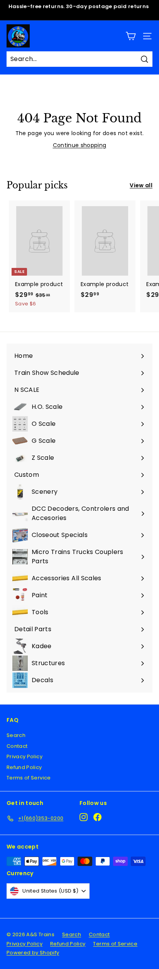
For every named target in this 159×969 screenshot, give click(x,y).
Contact (17, 746)
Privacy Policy (24, 756)
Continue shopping (80, 145)
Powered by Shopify (33, 952)
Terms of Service (29, 777)
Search (16, 735)
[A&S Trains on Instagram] (84, 817)
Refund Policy (24, 767)
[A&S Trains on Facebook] (97, 817)
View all (141, 185)
